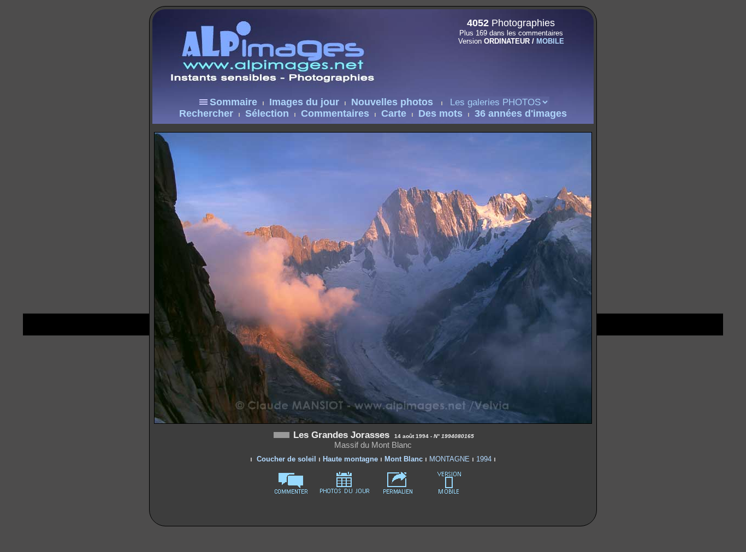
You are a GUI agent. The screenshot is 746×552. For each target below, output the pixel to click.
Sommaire (233, 102)
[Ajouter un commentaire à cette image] (291, 492)
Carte (393, 113)
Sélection (267, 113)
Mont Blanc (403, 459)
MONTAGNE (449, 459)
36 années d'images (521, 113)
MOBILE (550, 41)
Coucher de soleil (286, 459)
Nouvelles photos (392, 102)
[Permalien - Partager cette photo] (398, 492)
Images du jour (304, 102)
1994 (484, 459)
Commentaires (335, 113)
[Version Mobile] (507, 64)
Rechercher (206, 113)
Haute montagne (350, 459)
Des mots (440, 113)
